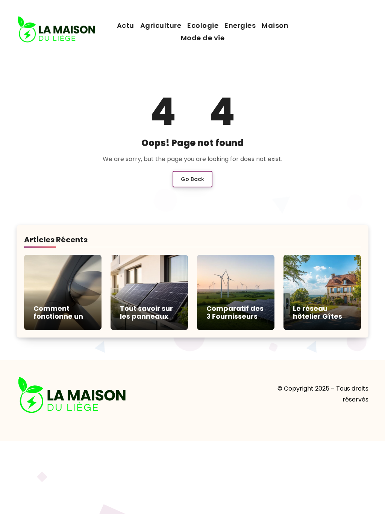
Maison (275, 25)
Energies (240, 25)
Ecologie (202, 25)
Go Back (192, 179)
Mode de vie (203, 37)
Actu (125, 25)
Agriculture (161, 25)
